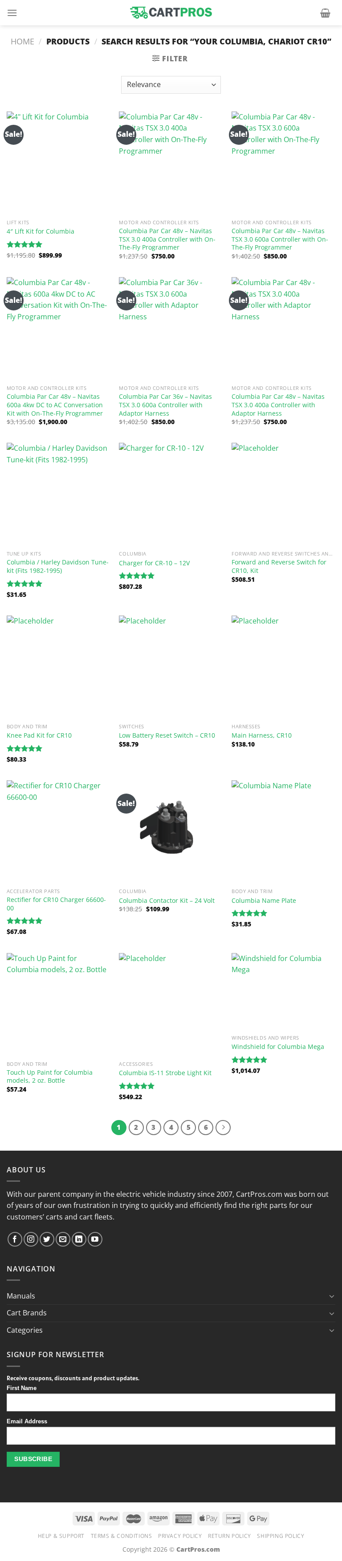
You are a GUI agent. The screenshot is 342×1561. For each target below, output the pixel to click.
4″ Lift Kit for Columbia (40, 231)
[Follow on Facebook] (15, 1239)
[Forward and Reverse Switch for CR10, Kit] (283, 494)
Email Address (27, 1421)
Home (22, 41)
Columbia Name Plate (264, 901)
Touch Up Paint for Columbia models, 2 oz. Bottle (50, 1076)
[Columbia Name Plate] (283, 832)
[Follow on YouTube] (95, 1239)
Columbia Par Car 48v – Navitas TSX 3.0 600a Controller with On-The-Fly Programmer (280, 239)
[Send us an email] (63, 1239)
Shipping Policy (280, 1536)
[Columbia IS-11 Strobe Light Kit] (171, 1005)
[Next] (223, 1127)
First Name (22, 1388)
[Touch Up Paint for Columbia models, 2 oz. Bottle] (58, 1005)
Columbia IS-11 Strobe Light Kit (165, 1073)
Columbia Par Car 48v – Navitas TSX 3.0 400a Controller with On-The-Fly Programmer (167, 239)
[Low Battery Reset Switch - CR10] (171, 667)
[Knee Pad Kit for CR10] (58, 667)
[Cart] (325, 13)
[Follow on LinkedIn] (79, 1239)
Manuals (21, 1296)
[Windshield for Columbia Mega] (283, 991)
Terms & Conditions (121, 1536)
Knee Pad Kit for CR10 (39, 735)
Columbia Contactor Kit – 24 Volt (167, 901)
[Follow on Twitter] (47, 1239)
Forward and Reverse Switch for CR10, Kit (279, 566)
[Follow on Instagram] (31, 1239)
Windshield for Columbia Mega (278, 1047)
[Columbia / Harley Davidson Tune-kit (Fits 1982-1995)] (58, 494)
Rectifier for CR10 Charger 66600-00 (56, 904)
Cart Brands (27, 1313)
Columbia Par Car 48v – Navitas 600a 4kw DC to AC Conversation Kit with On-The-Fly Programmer (55, 405)
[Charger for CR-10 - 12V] (171, 494)
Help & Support (61, 1536)
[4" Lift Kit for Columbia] (58, 163)
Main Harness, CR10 (262, 735)
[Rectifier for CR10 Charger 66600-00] (58, 832)
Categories (25, 1330)
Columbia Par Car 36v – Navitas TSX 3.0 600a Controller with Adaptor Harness (165, 405)
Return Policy (229, 1536)
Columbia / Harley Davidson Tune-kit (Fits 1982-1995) (58, 566)
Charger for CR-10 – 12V (154, 563)
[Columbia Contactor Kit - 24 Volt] (171, 832)
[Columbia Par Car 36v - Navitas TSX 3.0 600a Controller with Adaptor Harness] (171, 329)
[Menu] (12, 13)
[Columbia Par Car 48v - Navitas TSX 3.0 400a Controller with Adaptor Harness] (283, 329)
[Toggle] (331, 1296)
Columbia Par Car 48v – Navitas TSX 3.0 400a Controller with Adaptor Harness (278, 405)
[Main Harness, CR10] (283, 667)
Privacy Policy (180, 1536)
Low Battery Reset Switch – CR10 (167, 735)
